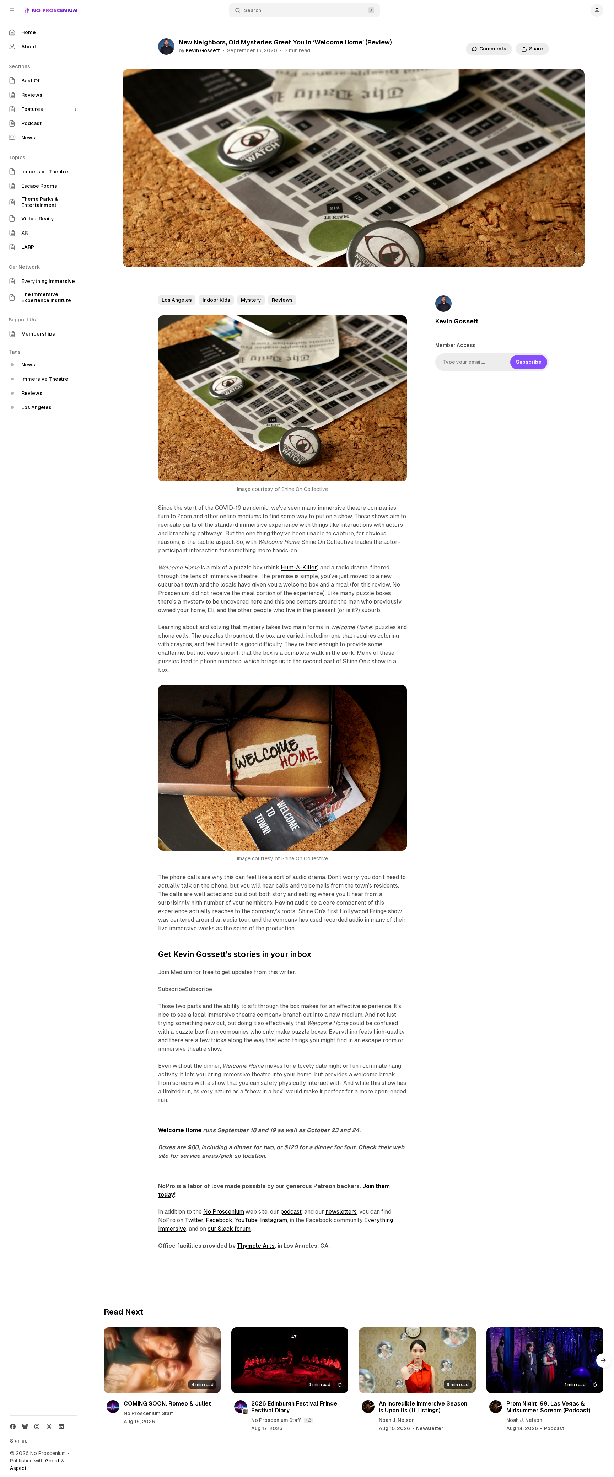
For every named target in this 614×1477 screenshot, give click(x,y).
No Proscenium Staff (148, 1413)
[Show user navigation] (597, 10)
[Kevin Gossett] (166, 46)
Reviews (282, 300)
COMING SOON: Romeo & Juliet (167, 1403)
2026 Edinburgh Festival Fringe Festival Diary (294, 1407)
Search (252, 10)
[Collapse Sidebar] (12, 10)
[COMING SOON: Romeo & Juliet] (162, 1360)
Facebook (219, 1220)
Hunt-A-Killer (299, 567)
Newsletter (429, 1428)
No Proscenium (223, 1211)
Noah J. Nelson (397, 1420)
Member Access (455, 345)
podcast (291, 1211)
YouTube (246, 1220)
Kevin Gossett (203, 50)
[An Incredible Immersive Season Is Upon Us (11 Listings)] (417, 1360)
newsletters (341, 1211)
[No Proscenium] (51, 10)
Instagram (273, 1220)
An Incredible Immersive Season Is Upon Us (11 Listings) (423, 1407)
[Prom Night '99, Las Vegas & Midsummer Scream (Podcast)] (544, 1360)
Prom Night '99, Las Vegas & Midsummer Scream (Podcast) (548, 1407)
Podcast (554, 1428)
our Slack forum (229, 1228)
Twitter (194, 1220)
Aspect (18, 1468)
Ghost (52, 1460)
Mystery (251, 300)
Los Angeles (177, 300)
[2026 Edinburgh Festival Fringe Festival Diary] (289, 1360)
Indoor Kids (216, 300)
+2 (308, 1420)
